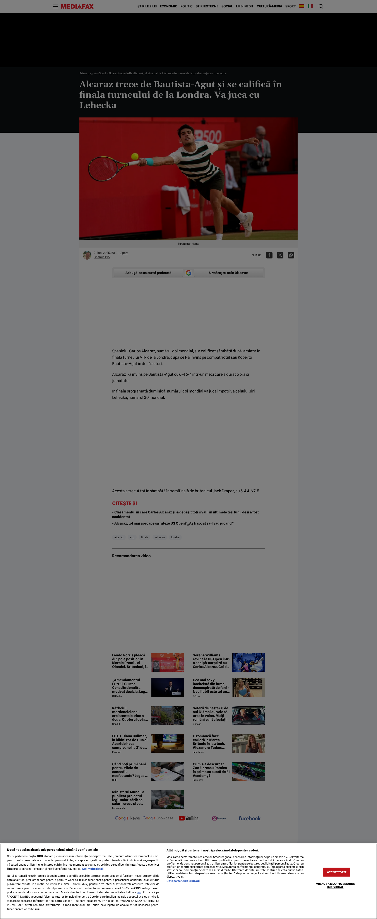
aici (139, 892)
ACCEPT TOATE (337, 872)
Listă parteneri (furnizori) (183, 881)
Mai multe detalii (93, 868)
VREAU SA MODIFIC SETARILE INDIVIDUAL (335, 885)
